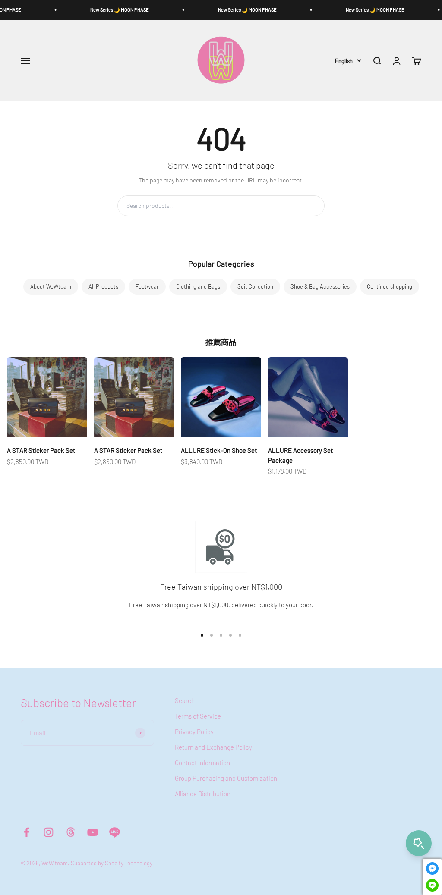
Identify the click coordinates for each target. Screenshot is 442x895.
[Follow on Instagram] (48, 832)
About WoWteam (50, 286)
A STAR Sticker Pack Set (41, 450)
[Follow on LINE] (114, 832)
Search (305, 205)
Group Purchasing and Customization (226, 778)
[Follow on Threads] (70, 832)
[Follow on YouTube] (92, 832)
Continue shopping (389, 286)
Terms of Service (198, 716)
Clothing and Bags (198, 286)
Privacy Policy (194, 731)
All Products (103, 286)
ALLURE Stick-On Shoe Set (219, 450)
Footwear (147, 286)
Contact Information (202, 762)
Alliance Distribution (202, 794)
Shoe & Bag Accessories (320, 286)
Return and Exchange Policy (213, 747)
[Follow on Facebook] (26, 832)
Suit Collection (255, 286)
